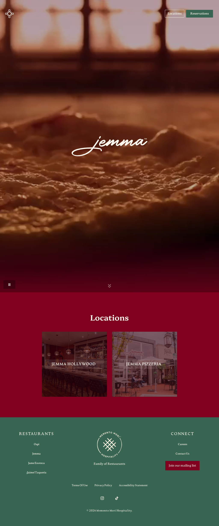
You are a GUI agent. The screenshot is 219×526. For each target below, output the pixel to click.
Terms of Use (80, 485)
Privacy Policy (103, 485)
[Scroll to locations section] (109, 286)
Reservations (199, 13)
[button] (9, 13)
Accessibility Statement (133, 485)
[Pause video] (9, 284)
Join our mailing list (182, 465)
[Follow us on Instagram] (102, 498)
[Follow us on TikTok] (117, 498)
